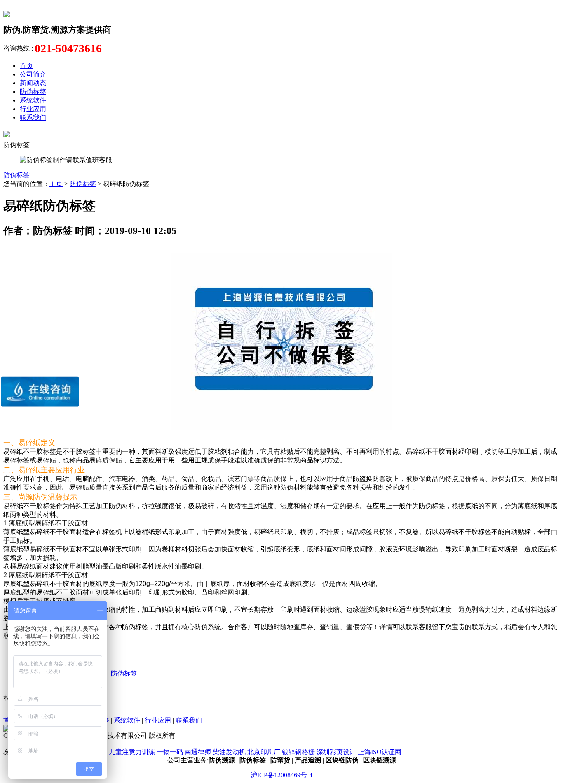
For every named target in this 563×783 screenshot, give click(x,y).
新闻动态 (33, 82)
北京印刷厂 (263, 751)
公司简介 (33, 74)
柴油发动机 (229, 751)
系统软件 (33, 100)
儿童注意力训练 (132, 751)
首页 (26, 65)
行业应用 (33, 108)
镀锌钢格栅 (298, 751)
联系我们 (33, 117)
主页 (56, 183)
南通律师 (198, 751)
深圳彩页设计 (336, 751)
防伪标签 (33, 91)
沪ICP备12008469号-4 (281, 774)
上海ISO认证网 (379, 751)
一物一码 (170, 751)
